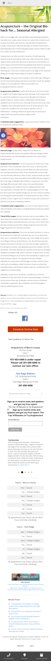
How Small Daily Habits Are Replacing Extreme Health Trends (26, 590)
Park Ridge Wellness (25, 373)
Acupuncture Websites (10, 637)
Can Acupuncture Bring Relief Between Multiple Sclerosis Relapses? (24, 617)
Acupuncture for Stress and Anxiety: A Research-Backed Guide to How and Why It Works (24, 623)
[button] (3, 135)
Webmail (20, 646)
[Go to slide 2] (22, 472)
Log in (32, 646)
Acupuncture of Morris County (20, 393)
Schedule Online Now (25, 329)
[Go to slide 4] (28, 472)
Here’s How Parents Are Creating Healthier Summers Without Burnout (26, 585)
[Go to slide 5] (31, 472)
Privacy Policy (35, 639)
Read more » (12, 469)
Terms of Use (26, 639)
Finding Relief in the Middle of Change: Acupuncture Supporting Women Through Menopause (24, 606)
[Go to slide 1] (19, 472)
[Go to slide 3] (25, 472)
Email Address (13, 420)
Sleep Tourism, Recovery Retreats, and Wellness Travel (25, 588)
